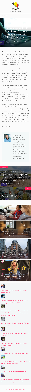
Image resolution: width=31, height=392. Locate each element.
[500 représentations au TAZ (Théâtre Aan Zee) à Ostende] (3, 330)
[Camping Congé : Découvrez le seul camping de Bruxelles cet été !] (3, 340)
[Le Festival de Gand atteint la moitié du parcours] (3, 368)
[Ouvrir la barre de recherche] (29, 16)
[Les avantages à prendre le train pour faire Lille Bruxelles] (15, 258)
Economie (7, 126)
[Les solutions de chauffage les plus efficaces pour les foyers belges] (15, 237)
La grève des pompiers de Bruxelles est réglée (14, 353)
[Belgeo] (15, 6)
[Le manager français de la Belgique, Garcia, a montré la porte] (3, 287)
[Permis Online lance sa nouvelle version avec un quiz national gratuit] (15, 219)
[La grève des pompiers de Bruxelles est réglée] (3, 350)
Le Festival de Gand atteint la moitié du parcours (15, 371)
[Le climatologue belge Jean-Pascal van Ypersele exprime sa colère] (3, 319)
